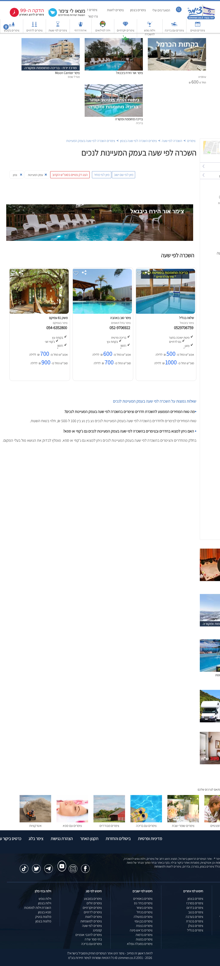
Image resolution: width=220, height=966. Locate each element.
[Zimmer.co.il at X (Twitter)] (36, 866)
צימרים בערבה (194, 916)
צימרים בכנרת (194, 921)
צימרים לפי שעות (58, 30)
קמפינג (97, 930)
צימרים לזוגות (115, 10)
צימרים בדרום (194, 907)
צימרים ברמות (144, 934)
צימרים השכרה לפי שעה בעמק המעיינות (90, 140)
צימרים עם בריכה (174, 30)
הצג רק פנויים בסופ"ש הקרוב (70, 174)
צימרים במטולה (143, 916)
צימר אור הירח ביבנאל (129, 73)
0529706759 (184, 327)
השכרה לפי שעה (171, 140)
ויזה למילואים (102, 30)
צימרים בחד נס (143, 903)
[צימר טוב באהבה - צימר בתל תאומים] (102, 312)
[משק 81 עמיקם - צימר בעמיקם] (39, 312)
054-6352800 (57, 327)
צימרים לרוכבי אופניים (88, 934)
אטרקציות (125, 44)
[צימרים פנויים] (197, 26)
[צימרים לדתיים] (34, 26)
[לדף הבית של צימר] (201, 19)
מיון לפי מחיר (101, 174)
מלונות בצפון (43, 921)
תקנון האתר (89, 838)
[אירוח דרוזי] (80, 26)
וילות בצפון (44, 903)
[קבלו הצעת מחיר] (64, 16)
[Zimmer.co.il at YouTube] (61, 862)
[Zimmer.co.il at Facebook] (85, 866)
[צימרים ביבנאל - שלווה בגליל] (165, 312)
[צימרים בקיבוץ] (11, 26)
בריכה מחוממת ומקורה (129, 119)
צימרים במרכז (194, 903)
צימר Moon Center (67, 73)
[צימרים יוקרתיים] (125, 26)
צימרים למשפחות (91, 921)
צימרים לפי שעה (92, 925)
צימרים (191, 140)
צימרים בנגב (195, 912)
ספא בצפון (44, 912)
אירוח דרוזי (80, 30)
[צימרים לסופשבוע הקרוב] (23, 16)
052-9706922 (121, 327)
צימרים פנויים (197, 30)
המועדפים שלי (161, 10)
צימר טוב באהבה (120, 317)
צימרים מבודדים (109, 825)
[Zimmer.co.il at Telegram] (48, 866)
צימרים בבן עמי (143, 921)
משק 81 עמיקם (58, 317)
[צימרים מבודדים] (109, 821)
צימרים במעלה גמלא (140, 943)
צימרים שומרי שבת (183, 825)
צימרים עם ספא (72, 825)
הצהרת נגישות (62, 838)
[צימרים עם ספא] (72, 821)
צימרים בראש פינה (141, 930)
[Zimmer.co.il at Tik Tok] (24, 866)
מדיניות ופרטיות (150, 838)
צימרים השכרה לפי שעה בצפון (138, 140)
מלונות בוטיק (43, 916)
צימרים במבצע (93, 898)
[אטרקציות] (125, 40)
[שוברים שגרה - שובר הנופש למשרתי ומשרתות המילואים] (102, 26)
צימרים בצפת (144, 925)
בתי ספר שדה (93, 939)
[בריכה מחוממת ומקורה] (114, 86)
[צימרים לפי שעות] (58, 26)
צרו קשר (93, 16)
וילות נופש (45, 898)
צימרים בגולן (195, 925)
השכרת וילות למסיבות (37, 907)
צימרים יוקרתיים (125, 30)
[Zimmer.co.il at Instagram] (73, 866)
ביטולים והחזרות (118, 838)
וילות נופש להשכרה (149, 32)
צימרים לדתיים (34, 30)
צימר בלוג (36, 838)
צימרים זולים (94, 903)
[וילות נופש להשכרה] (150, 26)
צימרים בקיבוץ (11, 30)
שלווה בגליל (186, 317)
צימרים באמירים (143, 898)
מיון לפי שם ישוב (123, 174)
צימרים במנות (144, 939)
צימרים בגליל (195, 930)
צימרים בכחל (145, 912)
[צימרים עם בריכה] (174, 26)
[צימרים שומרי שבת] (183, 821)
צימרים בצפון (138, 10)
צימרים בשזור (144, 907)
